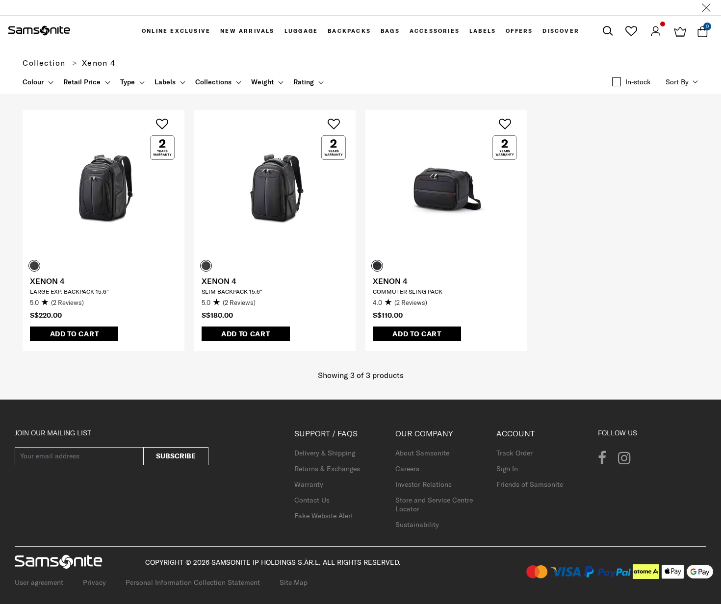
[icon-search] (608, 31)
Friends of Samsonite (529, 484)
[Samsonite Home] (39, 31)
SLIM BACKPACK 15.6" (232, 291)
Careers (407, 468)
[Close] (706, 7)
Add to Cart (74, 333)
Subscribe (176, 456)
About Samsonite (422, 453)
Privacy (94, 582)
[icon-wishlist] (631, 31)
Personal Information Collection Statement (193, 582)
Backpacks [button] (349, 30)
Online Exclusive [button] (176, 30)
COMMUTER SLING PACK (407, 291)
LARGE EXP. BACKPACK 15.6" (69, 291)
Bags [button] (390, 30)
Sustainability (417, 524)
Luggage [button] (301, 30)
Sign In (507, 468)
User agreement (39, 582)
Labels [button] (482, 30)
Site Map (294, 582)
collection (44, 63)
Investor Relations (423, 484)
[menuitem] (176, 31)
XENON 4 (47, 281)
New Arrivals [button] (247, 30)
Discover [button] (560, 30)
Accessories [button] (435, 30)
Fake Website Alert (323, 515)
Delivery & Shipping (324, 453)
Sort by (677, 81)
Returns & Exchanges (327, 468)
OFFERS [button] (519, 30)
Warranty (308, 484)
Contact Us (312, 500)
